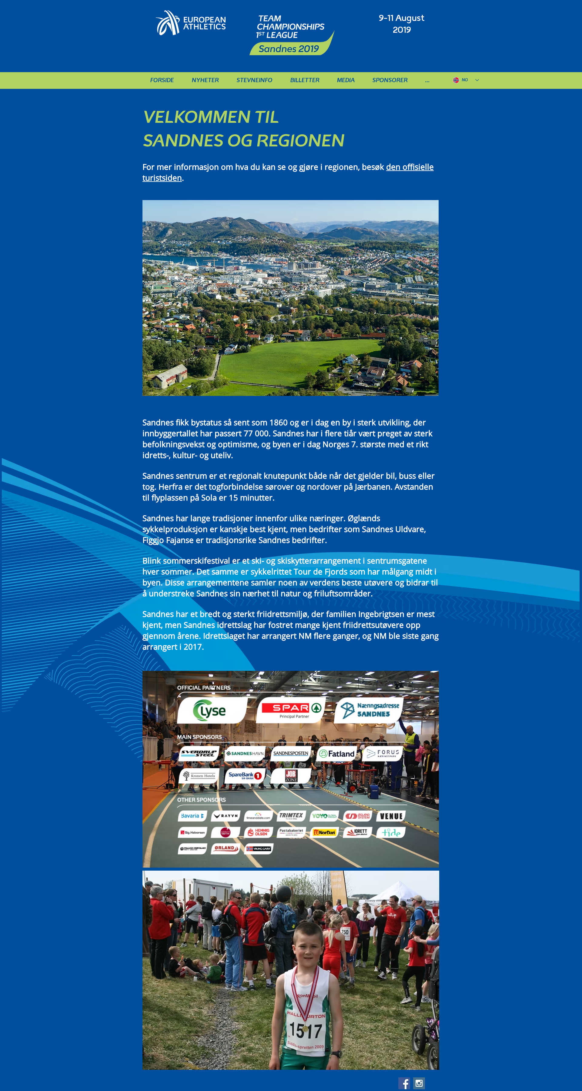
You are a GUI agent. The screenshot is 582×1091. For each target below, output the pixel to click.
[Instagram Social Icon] (419, 1083)
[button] (256, 80)
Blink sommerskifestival (186, 560)
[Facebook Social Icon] (404, 1083)
